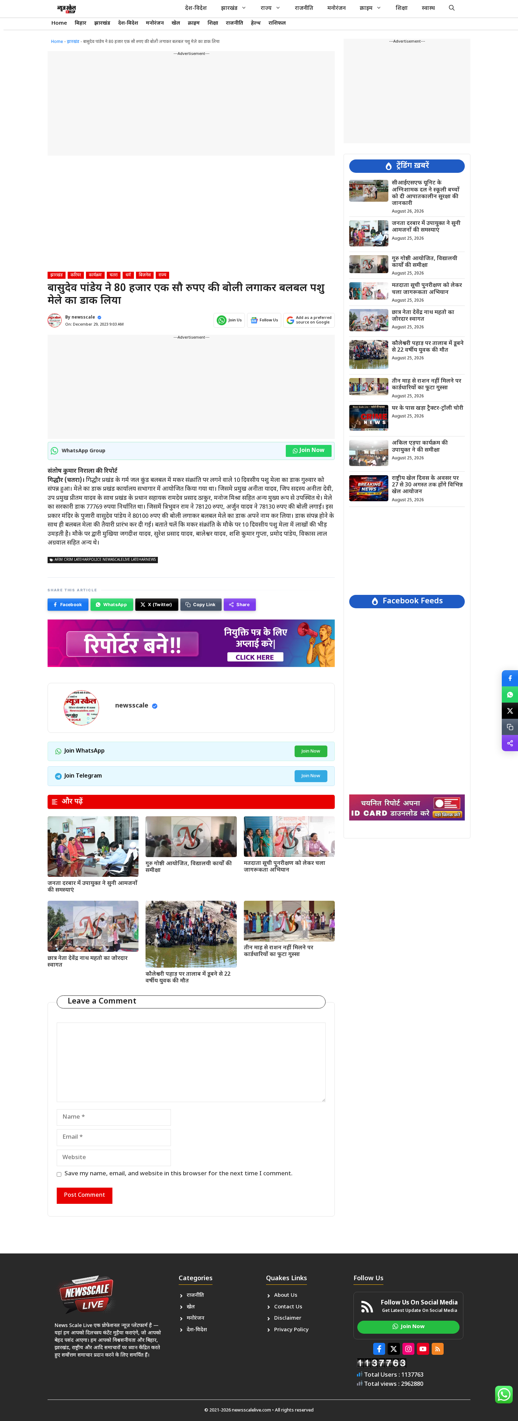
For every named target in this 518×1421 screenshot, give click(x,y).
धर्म (128, 275)
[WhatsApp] (510, 694)
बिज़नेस (145, 275)
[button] (452, 9)
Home (59, 23)
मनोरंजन (336, 8)
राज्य (266, 8)
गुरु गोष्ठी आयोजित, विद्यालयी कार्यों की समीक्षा (189, 867)
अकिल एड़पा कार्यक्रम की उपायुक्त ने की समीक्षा (420, 447)
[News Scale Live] (66, 9)
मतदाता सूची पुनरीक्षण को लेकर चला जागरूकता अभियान (284, 867)
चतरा (114, 275)
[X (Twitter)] (510, 711)
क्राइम (366, 8)
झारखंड (229, 8)
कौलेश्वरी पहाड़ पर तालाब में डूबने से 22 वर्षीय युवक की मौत (188, 978)
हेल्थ (256, 23)
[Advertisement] (191, 106)
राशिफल (277, 23)
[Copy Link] (510, 727)
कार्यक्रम (95, 275)
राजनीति (304, 8)
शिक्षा (402, 8)
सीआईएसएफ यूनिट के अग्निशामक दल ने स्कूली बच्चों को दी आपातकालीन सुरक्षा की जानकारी (426, 193)
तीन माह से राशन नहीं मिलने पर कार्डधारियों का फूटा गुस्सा (278, 951)
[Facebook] (510, 678)
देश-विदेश (196, 8)
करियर (75, 275)
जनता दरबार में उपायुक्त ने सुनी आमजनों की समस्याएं (92, 887)
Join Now (312, 450)
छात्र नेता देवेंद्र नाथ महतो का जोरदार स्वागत (88, 962)
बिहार (80, 23)
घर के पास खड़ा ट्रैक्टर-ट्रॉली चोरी (427, 408)
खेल (176, 23)
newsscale (83, 317)
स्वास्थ (428, 8)
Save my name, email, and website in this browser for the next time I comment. (178, 1174)
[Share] (510, 743)
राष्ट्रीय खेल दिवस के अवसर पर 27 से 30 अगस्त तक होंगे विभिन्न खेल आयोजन (427, 485)
